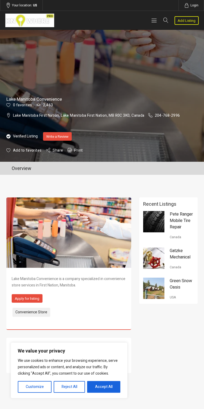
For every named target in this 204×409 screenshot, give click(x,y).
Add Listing (187, 20)
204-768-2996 (167, 115)
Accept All (104, 387)
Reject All (69, 387)
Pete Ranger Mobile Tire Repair (181, 220)
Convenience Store (31, 312)
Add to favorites (27, 150)
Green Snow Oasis (181, 284)
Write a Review (57, 136)
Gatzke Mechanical (180, 254)
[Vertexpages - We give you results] (34, 20)
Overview (21, 168)
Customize (35, 387)
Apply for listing (27, 298)
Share (58, 150)
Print (78, 150)
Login (194, 5)
